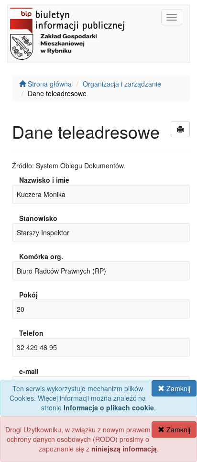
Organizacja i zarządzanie (122, 83)
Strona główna (49, 83)
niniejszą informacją (124, 448)
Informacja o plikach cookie (109, 407)
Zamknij (177, 388)
